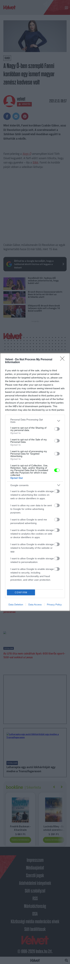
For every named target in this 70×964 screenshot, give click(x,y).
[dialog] (35, 482)
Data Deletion (15, 604)
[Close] (63, 359)
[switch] (57, 429)
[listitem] (35, 420)
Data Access (35, 604)
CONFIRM (21, 592)
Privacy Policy (54, 604)
